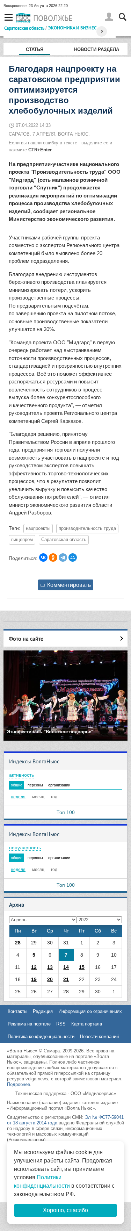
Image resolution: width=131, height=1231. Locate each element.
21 (66, 979)
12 (34, 967)
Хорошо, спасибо (65, 1210)
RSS (61, 1024)
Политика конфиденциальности (41, 1036)
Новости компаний (99, 1036)
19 (34, 979)
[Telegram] (63, 557)
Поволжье (53, 18)
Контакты (17, 1011)
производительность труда (87, 528)
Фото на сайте (26, 638)
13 (50, 967)
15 (82, 967)
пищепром (22, 539)
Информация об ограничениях (90, 1011)
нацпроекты (38, 528)
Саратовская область (24, 28)
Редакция (43, 1011)
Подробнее (18, 1084)
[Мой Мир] (72, 557)
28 (18, 942)
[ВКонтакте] (43, 557)
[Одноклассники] (53, 557)
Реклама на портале (29, 1024)
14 (66, 967)
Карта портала (86, 1024)
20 (50, 979)
